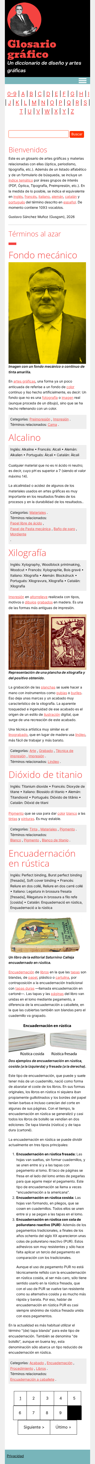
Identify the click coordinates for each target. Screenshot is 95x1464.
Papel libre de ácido (26, 523)
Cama (52, 424)
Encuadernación (21, 972)
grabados (45, 602)
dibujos (30, 602)
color (70, 387)
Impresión (61, 419)
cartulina (62, 977)
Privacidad (15, 1456)
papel (32, 977)
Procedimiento (21, 1368)
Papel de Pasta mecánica (30, 529)
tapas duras (24, 988)
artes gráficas (24, 381)
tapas (75, 972)
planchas (48, 687)
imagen (67, 397)
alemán (57, 196)
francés (31, 196)
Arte (32, 751)
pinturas (27, 819)
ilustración (52, 714)
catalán (71, 196)
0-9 (12, 93)
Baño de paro (64, 529)
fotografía (50, 397)
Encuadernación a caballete (32, 1379)
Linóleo (53, 761)
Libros (41, 1368)
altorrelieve (39, 597)
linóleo (80, 734)
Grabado (46, 751)
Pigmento (16, 813)
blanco (71, 813)
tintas (13, 819)
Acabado (36, 1363)
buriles (76, 693)
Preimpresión (39, 419)
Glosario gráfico (31, 49)
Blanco (15, 840)
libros (44, 972)
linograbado (18, 734)
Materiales (37, 512)
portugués (17, 202)
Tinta (33, 829)
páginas (57, 994)
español (69, 202)
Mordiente (18, 534)
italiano (44, 196)
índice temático (21, 180)
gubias (61, 693)
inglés (18, 196)
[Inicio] (24, 19)
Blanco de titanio (55, 840)
